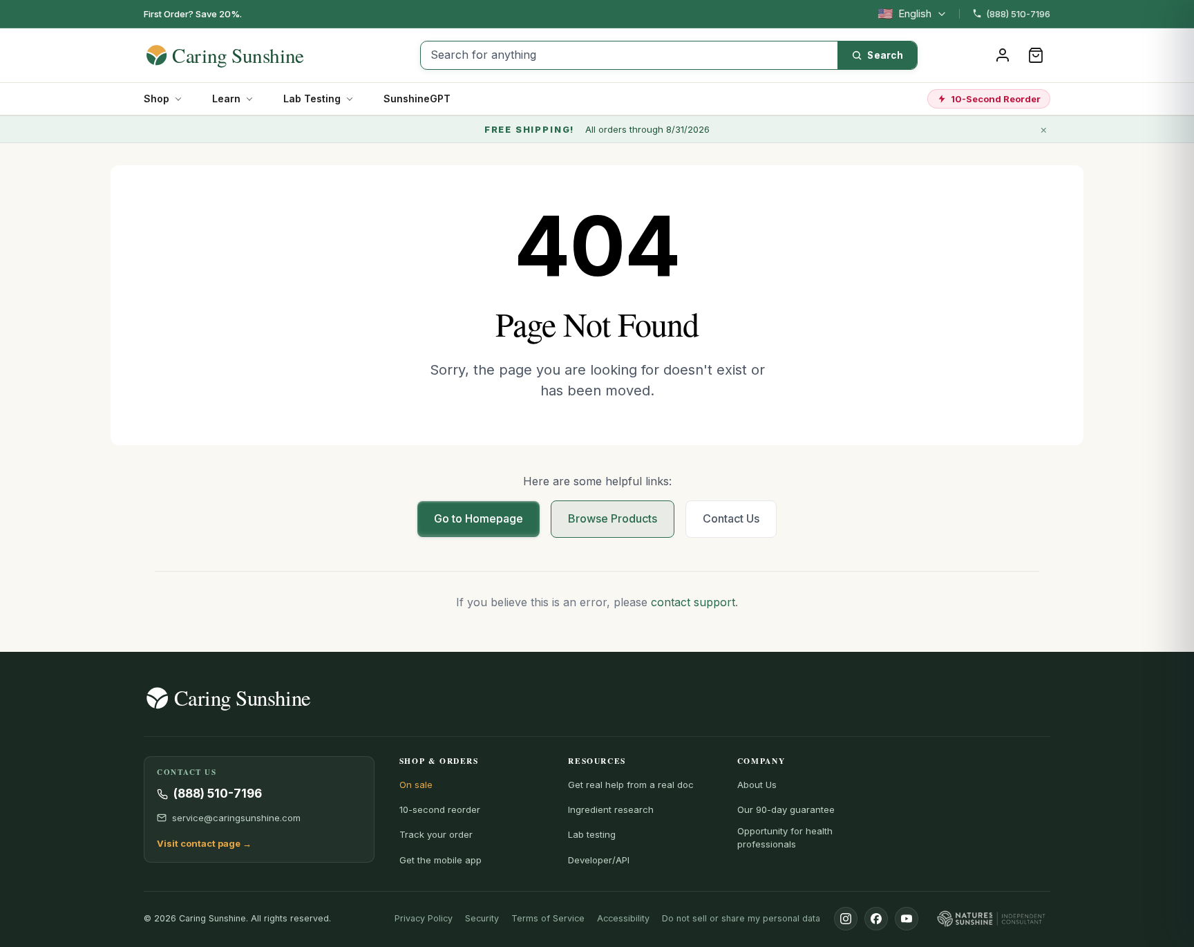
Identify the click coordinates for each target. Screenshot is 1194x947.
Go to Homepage (478, 518)
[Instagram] (845, 918)
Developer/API (598, 859)
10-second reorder (439, 809)
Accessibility (623, 918)
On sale (416, 784)
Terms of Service (548, 918)
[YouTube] (906, 918)
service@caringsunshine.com (236, 817)
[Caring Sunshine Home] (249, 55)
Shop (156, 98)
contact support (693, 602)
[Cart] (1035, 55)
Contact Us (731, 518)
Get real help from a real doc (631, 784)
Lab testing (592, 834)
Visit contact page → (204, 843)
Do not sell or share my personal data (741, 918)
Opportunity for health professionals (785, 837)
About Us (757, 784)
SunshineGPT (417, 98)
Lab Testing (312, 98)
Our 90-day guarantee (786, 809)
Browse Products (612, 518)
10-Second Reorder (996, 98)
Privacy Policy (424, 918)
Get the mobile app (440, 859)
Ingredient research (611, 809)
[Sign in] (1002, 55)
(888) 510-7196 (1018, 13)
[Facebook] (876, 918)
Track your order (436, 834)
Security (482, 918)
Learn (226, 98)
